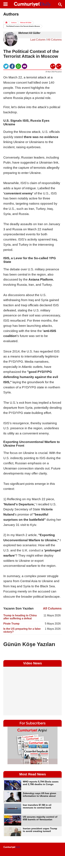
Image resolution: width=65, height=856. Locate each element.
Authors (13, 22)
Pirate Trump (11, 623)
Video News (32, 663)
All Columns (54, 39)
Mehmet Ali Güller (25, 22)
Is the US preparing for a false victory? (22, 630)
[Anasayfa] (11, 847)
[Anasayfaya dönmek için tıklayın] (33, 5)
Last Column (37, 39)
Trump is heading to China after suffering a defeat (20, 617)
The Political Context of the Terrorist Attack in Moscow (23, 26)
